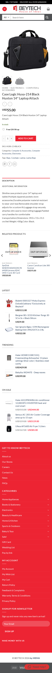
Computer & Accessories (21, 151)
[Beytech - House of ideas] (27, 9)
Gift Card (6, 542)
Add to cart (25, 138)
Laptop (22, 158)
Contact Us (7, 472)
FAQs (4, 483)
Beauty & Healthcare (12, 515)
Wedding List (8, 547)
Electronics (17, 88)
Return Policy (8, 585)
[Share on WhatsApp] (4, 164)
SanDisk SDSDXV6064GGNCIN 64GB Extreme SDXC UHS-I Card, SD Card (12, 269)
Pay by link (7, 552)
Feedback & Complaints (13, 590)
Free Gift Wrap (12, 129)
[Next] (45, 50)
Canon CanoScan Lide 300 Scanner (38, 266)
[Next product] (4, 104)
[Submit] (47, 17)
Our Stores (7, 461)
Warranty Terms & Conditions (16, 595)
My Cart (6, 579)
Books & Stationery (11, 504)
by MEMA (35, 658)
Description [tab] (8, 181)
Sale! (4, 536)
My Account (8, 568)
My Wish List (8, 574)
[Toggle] (48, 499)
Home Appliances (10, 499)
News (4, 477)
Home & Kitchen (10, 520)
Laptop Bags (31, 158)
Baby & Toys (8, 531)
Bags (8, 158)
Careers (6, 467)
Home (5, 88)
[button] (4, 9)
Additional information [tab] (14, 186)
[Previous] (6, 50)
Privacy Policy (8, 601)
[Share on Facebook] (9, 164)
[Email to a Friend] (14, 164)
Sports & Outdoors (11, 526)
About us (6, 456)
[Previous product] (10, 104)
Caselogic (15, 158)
